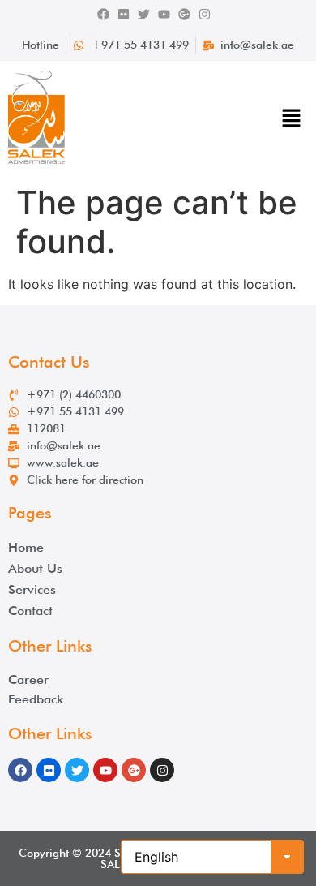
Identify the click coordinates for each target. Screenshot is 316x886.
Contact (30, 610)
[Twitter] (144, 14)
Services (32, 589)
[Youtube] (164, 14)
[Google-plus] (184, 14)
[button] (291, 119)
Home (26, 547)
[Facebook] (103, 14)
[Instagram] (205, 14)
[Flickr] (123, 14)
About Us (35, 568)
